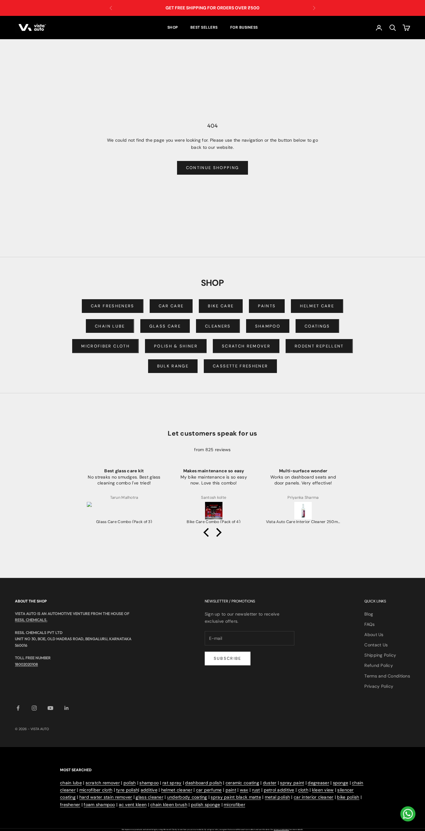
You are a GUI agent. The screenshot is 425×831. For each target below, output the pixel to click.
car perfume (209, 790)
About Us (373, 634)
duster (270, 783)
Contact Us (376, 645)
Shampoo (267, 326)
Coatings (317, 326)
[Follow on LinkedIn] (66, 708)
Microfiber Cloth (105, 346)
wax (244, 790)
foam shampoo (99, 804)
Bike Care (221, 306)
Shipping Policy (380, 655)
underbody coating (187, 797)
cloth (303, 790)
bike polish (348, 797)
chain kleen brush (168, 804)
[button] (207, 532)
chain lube (71, 783)
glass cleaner (149, 797)
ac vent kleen (133, 804)
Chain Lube (110, 326)
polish (130, 783)
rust (256, 790)
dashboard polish (203, 783)
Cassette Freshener (240, 366)
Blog (368, 614)
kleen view (323, 790)
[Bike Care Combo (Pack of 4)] (213, 510)
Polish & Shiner (176, 346)
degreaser (318, 783)
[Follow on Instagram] (34, 708)
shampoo (149, 783)
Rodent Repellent (319, 346)
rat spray (172, 783)
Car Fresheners (112, 306)
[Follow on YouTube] (50, 708)
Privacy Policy (378, 686)
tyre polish (127, 790)
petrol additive (279, 790)
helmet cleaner (176, 790)
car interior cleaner (314, 797)
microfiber (234, 804)
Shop (172, 27)
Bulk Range (173, 366)
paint (231, 790)
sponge (340, 783)
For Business (244, 27)
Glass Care (165, 326)
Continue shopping (212, 167)
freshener (70, 804)
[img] (212, 442)
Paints (267, 306)
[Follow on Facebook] (18, 708)
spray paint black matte (236, 797)
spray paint (292, 783)
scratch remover (103, 783)
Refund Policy (378, 665)
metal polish (277, 797)
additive (149, 790)
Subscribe (227, 658)
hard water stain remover (105, 797)
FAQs (369, 624)
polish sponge (205, 804)
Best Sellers (204, 27)
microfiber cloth (95, 790)
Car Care (171, 306)
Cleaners (218, 326)
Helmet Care (317, 306)
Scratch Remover (246, 346)
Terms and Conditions (387, 676)
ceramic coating (242, 783)
